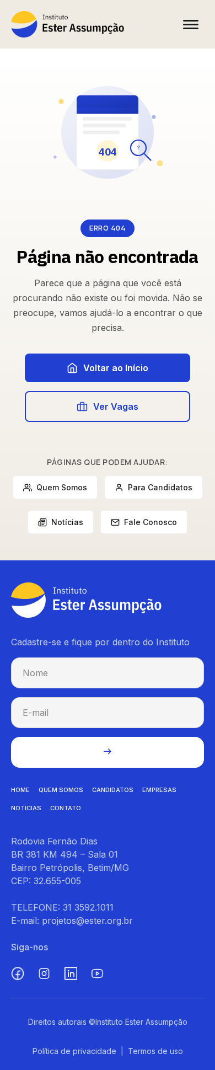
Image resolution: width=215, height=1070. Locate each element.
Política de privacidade (74, 1051)
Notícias (67, 522)
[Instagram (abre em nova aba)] (44, 973)
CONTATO (65, 808)
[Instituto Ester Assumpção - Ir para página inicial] (67, 24)
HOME (20, 790)
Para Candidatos (160, 487)
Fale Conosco (150, 522)
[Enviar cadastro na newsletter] (107, 752)
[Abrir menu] (191, 24)
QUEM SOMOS (61, 790)
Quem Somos (61, 487)
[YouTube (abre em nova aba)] (97, 973)
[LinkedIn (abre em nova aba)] (70, 973)
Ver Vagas (115, 406)
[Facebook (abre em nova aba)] (17, 973)
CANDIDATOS (112, 790)
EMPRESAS (159, 790)
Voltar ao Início (115, 367)
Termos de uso (155, 1051)
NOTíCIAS (26, 808)
